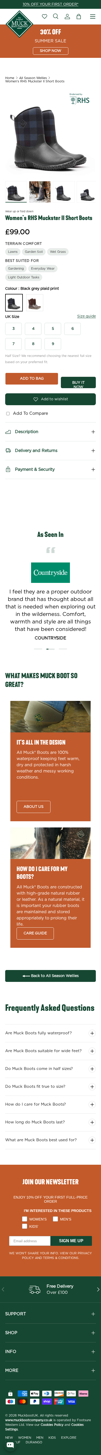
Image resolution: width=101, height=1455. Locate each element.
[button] (78, 16)
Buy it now (78, 384)
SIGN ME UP (71, 1241)
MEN (39, 1437)
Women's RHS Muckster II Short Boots (34, 81)
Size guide (86, 316)
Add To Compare (29, 413)
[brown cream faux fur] (34, 302)
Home (9, 78)
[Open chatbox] (10, 1445)
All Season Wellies (33, 78)
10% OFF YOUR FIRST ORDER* (50, 4)
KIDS (52, 1437)
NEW (9, 1437)
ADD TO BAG (32, 378)
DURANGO (34, 1442)
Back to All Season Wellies (54, 976)
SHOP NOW (50, 51)
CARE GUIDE (35, 933)
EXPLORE (68, 1437)
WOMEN (24, 1437)
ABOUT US (34, 807)
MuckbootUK (28, 1415)
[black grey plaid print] (14, 302)
